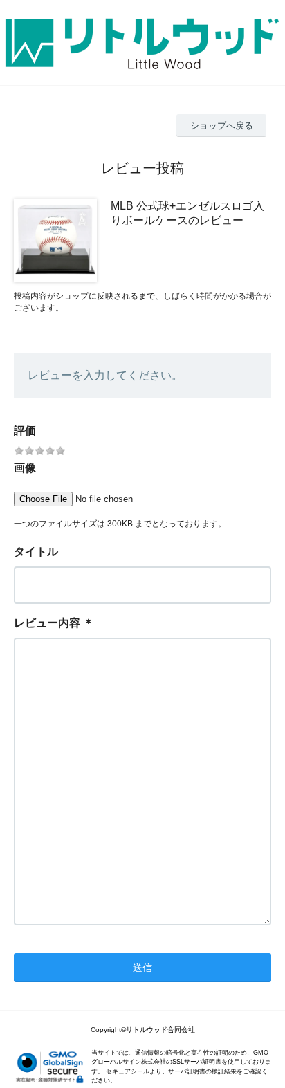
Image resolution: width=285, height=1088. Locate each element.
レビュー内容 (47, 623)
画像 (25, 468)
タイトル (36, 551)
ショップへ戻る (221, 125)
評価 (25, 430)
